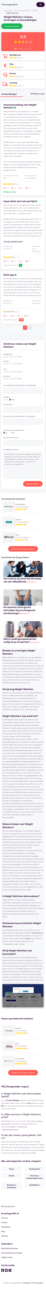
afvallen (12, 1126)
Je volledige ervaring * (11, 449)
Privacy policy (38, 1283)
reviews (42, 1150)
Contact (4, 1222)
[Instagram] (10, 1270)
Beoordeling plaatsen (9, 1248)
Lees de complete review (13, 241)
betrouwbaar (31, 896)
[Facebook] (2, 1270)
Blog (3, 1231)
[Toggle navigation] (40, 4)
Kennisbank (5, 1227)
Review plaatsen (32, 484)
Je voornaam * (8, 404)
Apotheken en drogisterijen (11, 1186)
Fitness (11, 1169)
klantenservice (37, 933)
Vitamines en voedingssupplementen (34, 1177)
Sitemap (4, 1236)
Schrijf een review (38, 94)
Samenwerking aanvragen (11, 1253)
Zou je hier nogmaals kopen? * (14, 430)
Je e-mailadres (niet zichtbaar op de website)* (19, 385)
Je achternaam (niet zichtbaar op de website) (19, 416)
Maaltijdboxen (34, 1185)
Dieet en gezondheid (22, 10)
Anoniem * (7, 397)
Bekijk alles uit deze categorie (23, 549)
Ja (6, 399)
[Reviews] (9, 4)
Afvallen (35, 10)
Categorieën (8, 10)
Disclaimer (27, 1283)
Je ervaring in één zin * (11, 437)
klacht (27, 938)
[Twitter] (6, 1270)
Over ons (4, 1218)
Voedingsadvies (34, 1169)
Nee (13, 399)
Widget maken (7, 1257)
